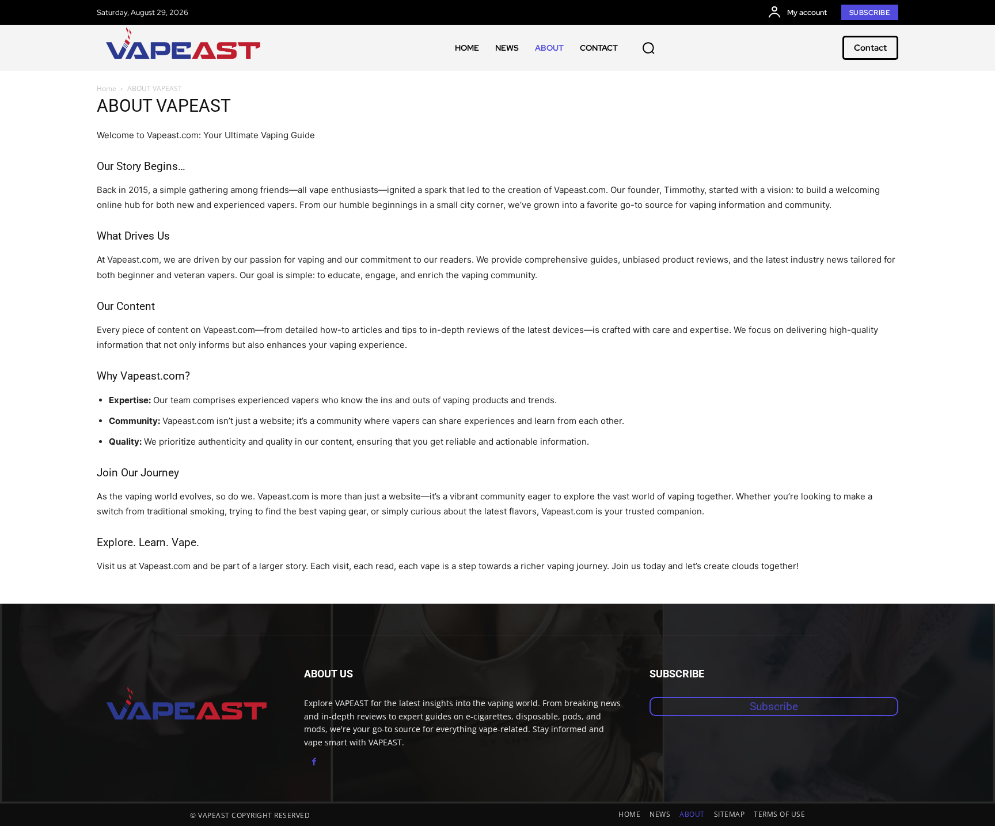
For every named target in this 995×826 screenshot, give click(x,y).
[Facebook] (314, 762)
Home (106, 88)
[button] (648, 48)
